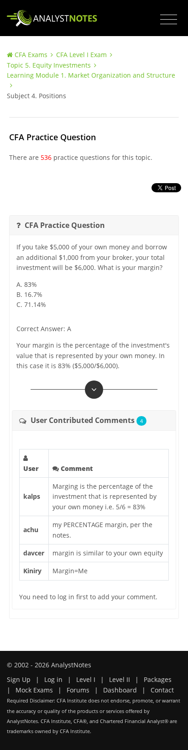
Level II (119, 679)
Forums (78, 690)
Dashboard (120, 690)
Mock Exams (34, 690)
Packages (158, 679)
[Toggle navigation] (169, 20)
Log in (53, 679)
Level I (85, 679)
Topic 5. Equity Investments (49, 65)
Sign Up (19, 679)
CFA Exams (31, 54)
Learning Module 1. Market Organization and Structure (91, 75)
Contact (162, 690)
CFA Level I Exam (81, 54)
